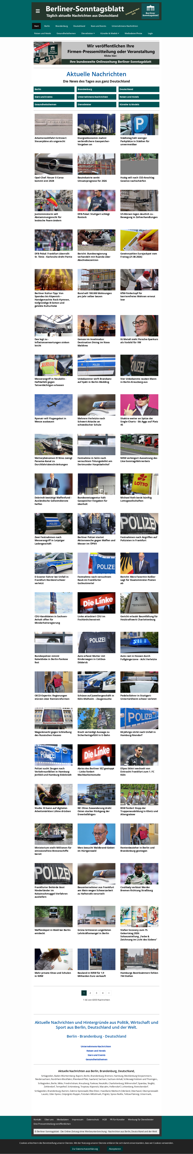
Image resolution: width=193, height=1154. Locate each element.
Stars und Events (98, 26)
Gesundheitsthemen (66, 33)
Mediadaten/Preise (133, 33)
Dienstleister (87, 33)
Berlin (47, 26)
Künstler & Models (109, 33)
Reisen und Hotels (42, 33)
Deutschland (79, 26)
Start (36, 26)
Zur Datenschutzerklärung (85, 1148)
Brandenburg (62, 26)
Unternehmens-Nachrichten (125, 26)
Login (150, 33)
